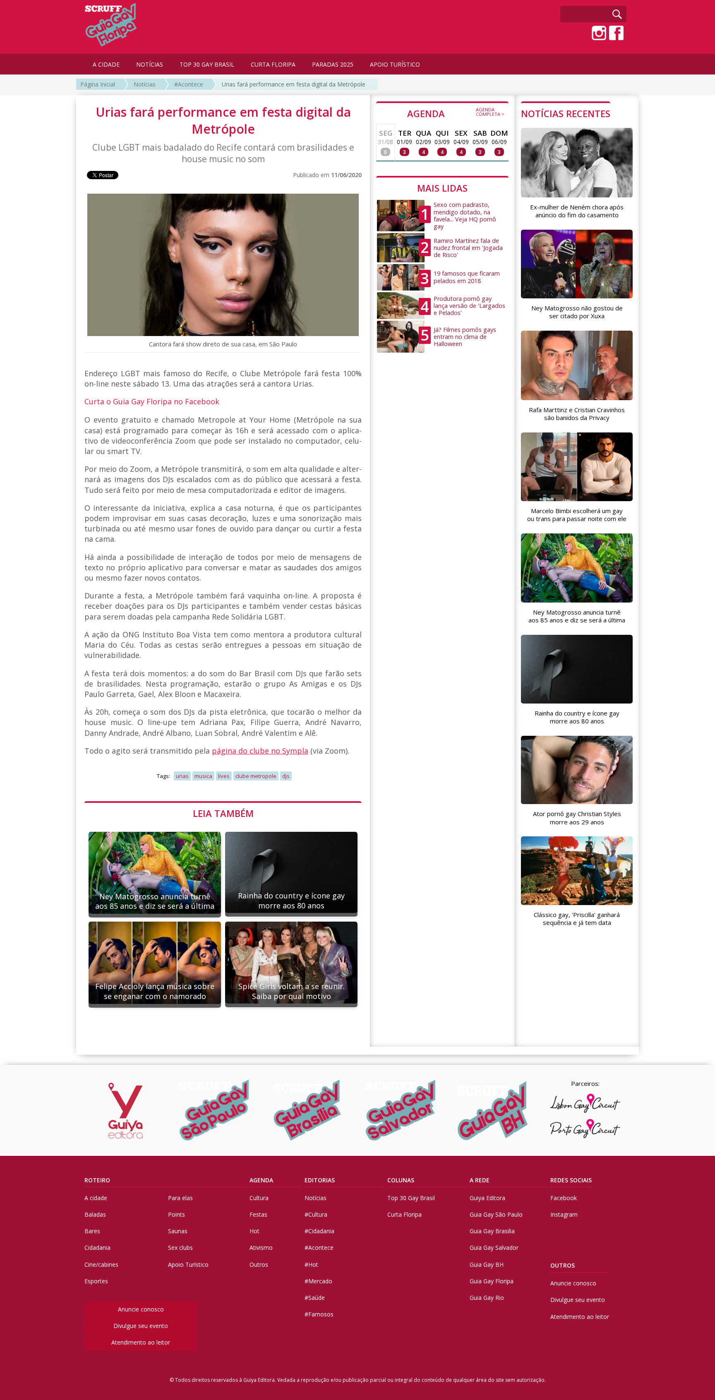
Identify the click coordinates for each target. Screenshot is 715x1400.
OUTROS (562, 1265)
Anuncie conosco (141, 1309)
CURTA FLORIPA (273, 64)
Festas (258, 1214)
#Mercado (318, 1281)
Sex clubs (180, 1247)
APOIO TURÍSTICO (395, 64)
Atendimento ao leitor (140, 1342)
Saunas (177, 1231)
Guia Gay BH (487, 1264)
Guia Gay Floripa (491, 1281)
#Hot (311, 1264)
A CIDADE (106, 64)
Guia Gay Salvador (494, 1247)
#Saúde (315, 1298)
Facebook (563, 1198)
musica (203, 776)
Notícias (145, 84)
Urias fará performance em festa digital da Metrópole (293, 84)
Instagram (564, 1214)
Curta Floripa (404, 1214)
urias (182, 776)
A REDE (479, 1180)
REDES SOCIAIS (571, 1180)
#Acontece (188, 84)
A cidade (95, 1198)
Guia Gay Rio (487, 1298)
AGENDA (455, 113)
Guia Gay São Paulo (496, 1214)
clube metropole (255, 776)
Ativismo (261, 1247)
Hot (254, 1231)
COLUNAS (400, 1180)
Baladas (95, 1214)
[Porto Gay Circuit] (585, 1128)
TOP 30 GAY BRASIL (207, 64)
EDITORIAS (320, 1180)
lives (224, 776)
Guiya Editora (487, 1198)
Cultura (259, 1198)
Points (176, 1214)
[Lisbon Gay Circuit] (585, 1103)
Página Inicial (97, 84)
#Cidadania (319, 1231)
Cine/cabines (101, 1264)
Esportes (96, 1281)
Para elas (180, 1198)
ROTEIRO (97, 1180)
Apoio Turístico (188, 1264)
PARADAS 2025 (332, 64)
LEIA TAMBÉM (223, 813)
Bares (92, 1231)
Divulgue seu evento (140, 1326)
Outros (259, 1264)
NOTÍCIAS (149, 64)
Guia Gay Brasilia (492, 1231)
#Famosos (319, 1314)
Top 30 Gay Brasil (411, 1198)
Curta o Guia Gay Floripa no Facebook (151, 401)
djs (286, 776)
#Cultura (316, 1214)
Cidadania (97, 1247)
